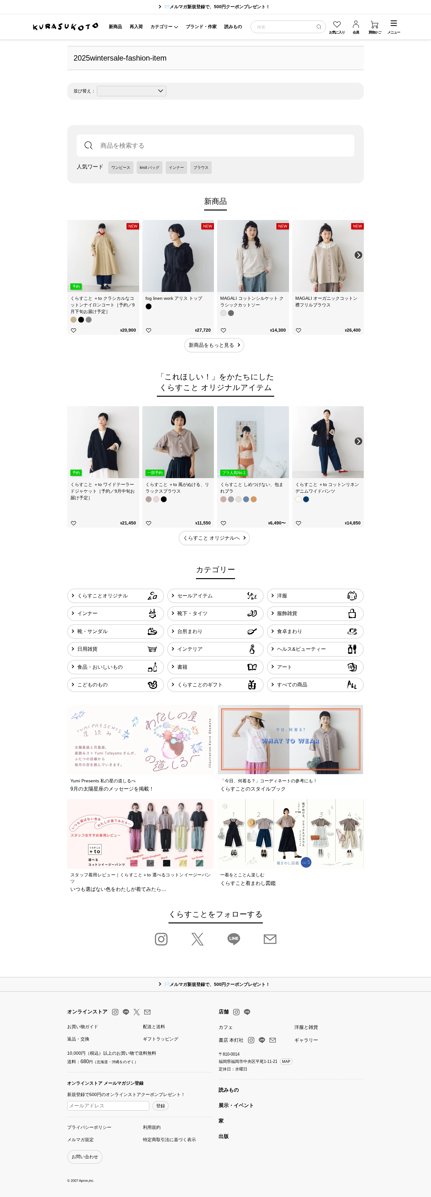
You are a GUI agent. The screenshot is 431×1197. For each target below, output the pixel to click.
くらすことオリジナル (102, 595)
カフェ (226, 1027)
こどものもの (92, 684)
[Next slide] (358, 255)
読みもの (229, 1090)
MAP (286, 1061)
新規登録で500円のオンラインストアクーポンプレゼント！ (126, 1094)
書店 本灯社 (231, 1040)
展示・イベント (236, 1105)
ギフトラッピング (160, 1038)
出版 (224, 1136)
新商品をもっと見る (211, 345)
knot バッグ (149, 167)
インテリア (190, 649)
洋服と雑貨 (306, 1027)
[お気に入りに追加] (73, 330)
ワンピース (120, 167)
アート (284, 667)
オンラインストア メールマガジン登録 (105, 1083)
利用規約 (152, 1127)
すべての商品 (292, 684)
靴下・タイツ (192, 613)
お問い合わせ (85, 1156)
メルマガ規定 (80, 1139)
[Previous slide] (72, 255)
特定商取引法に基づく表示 (169, 1139)
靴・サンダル (92, 631)
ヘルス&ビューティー (301, 649)
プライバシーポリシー (89, 1127)
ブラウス (201, 167)
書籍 (182, 667)
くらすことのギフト (200, 684)
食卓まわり (289, 631)
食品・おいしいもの (100, 667)
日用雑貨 (87, 649)
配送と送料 (154, 1026)
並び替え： (85, 90)
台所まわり (190, 631)
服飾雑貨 (287, 613)
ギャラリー (306, 1040)
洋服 (282, 595)
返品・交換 (78, 1038)
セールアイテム (195, 595)
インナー (176, 167)
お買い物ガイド (82, 1026)
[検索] (319, 27)
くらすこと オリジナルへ (211, 538)
